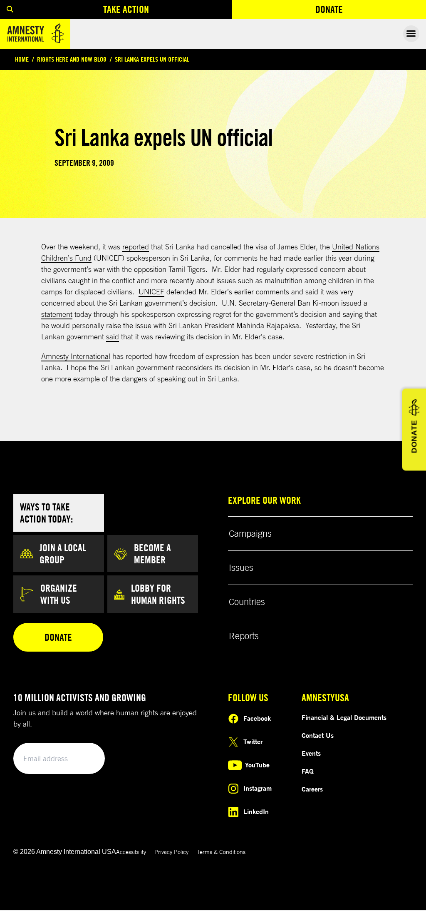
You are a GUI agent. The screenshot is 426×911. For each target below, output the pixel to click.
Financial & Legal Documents (344, 717)
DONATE (414, 436)
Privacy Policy (171, 851)
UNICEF (151, 291)
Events (311, 753)
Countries (247, 601)
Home (22, 59)
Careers (312, 789)
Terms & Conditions (221, 851)
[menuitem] (10, 9)
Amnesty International (75, 356)
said (112, 336)
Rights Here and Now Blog (71, 59)
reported (135, 246)
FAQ (308, 771)
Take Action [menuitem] (126, 9)
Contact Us (318, 735)
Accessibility (131, 851)
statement (56, 314)
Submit (84, 758)
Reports (244, 635)
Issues (241, 567)
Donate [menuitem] (359, 11)
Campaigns (250, 533)
